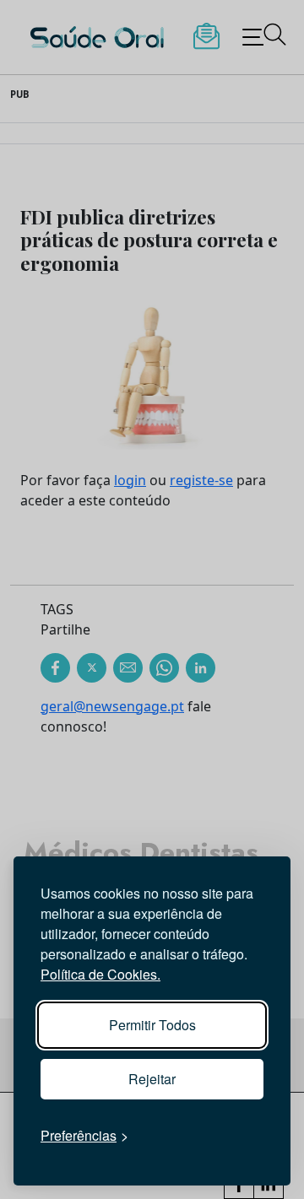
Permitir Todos (152, 1024)
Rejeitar (152, 1078)
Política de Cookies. (100, 974)
